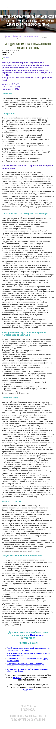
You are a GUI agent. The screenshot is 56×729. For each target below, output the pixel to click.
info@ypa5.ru (28, 709)
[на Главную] (28, 5)
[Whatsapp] (25, 725)
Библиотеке (37, 635)
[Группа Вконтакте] (20, 725)
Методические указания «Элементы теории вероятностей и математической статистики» (26, 665)
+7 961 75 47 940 (28, 706)
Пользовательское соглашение (28, 719)
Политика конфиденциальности (28, 716)
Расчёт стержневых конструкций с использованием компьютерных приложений (28, 649)
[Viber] (31, 725)
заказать (17, 677)
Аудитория (28, 689)
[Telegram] (36, 725)
